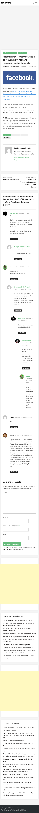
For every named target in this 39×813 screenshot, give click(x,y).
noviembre (7, 137)
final (26, 135)
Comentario (8, 492)
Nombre (6, 517)
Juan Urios (13, 213)
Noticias (14, 53)
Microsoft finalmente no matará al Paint (15, 774)
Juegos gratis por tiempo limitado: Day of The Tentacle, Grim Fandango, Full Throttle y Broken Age (18, 735)
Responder (14, 239)
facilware (6, 2)
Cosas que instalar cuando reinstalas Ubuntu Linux (19, 727)
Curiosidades (7, 53)
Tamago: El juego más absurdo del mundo (22, 634)
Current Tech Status (18, 653)
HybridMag (21, 810)
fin (22, 135)
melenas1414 (26, 340)
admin (5, 645)
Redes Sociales (22, 53)
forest (12, 267)
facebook (17, 135)
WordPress (13, 810)
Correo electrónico (11, 526)
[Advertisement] (19, 26)
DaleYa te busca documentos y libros (20, 620)
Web (4, 534)
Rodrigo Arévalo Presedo (12, 66)
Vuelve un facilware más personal (20, 645)
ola (4, 636)
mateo (5, 634)
